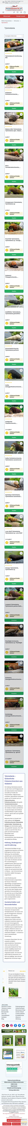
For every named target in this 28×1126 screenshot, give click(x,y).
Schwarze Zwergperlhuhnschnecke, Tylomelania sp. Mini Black (13, 678)
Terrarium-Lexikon (6, 1008)
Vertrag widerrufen (14, 1090)
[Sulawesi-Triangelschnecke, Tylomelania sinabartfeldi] (14, 264)
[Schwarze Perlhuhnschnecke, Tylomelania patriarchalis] (14, 82)
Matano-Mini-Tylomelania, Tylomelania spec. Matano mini (13, 130)
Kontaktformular (20, 1015)
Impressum (14, 1086)
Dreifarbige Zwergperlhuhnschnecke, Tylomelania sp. (13, 715)
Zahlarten (4, 1017)
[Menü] (3, 12)
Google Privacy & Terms (14, 1116)
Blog (2, 1019)
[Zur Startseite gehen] (14, 8)
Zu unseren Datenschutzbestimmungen (14, 1117)
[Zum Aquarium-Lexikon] (7, 1040)
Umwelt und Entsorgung (14, 1088)
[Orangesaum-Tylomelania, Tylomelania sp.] (14, 191)
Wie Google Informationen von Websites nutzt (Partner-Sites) (14, 1114)
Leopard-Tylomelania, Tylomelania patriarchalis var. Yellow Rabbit (13, 605)
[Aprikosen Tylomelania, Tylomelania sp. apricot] (14, 740)
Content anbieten (20, 1013)
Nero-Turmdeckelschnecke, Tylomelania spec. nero (12, 166)
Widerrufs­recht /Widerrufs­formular (14, 1082)
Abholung (18, 1019)
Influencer (18, 1017)
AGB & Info (14, 1084)
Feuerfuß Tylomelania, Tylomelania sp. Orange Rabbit (12, 239)
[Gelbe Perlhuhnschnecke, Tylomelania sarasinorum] (14, 447)
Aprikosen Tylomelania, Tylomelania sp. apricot (12, 751)
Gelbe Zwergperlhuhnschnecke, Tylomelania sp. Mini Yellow (13, 386)
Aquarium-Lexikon (6, 1006)
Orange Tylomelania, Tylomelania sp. (11, 568)
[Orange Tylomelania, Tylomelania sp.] (14, 557)
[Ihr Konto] (21, 12)
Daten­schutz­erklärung (14, 1080)
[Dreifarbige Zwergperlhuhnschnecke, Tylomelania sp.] (14, 703)
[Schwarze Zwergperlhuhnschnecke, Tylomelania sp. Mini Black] (14, 667)
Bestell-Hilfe (4, 1010)
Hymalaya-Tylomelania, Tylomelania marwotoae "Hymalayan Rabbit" (12, 495)
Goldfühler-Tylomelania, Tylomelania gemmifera (13, 312)
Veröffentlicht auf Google (10, 997)
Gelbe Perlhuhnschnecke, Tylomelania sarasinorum (13, 459)
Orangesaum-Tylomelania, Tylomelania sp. (13, 203)
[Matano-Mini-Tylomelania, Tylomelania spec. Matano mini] (14, 118)
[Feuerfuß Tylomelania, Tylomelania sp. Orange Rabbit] (14, 228)
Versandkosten (5, 1015)
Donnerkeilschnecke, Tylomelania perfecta (12, 349)
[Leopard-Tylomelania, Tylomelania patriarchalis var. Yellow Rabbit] (14, 594)
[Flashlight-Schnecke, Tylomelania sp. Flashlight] (14, 630)
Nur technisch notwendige (14, 1120)
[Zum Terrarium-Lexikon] (20, 1040)
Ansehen (14, 620)
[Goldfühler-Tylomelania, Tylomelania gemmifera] (14, 301)
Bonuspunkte (5, 1011)
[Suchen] (14, 12)
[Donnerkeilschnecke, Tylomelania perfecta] (14, 338)
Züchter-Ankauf (20, 1011)
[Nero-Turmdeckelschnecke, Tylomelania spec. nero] (14, 155)
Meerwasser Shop (20, 1010)
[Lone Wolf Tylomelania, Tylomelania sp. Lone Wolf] (14, 520)
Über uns (3, 1013)
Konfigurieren (6, 1124)
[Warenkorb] (25, 12)
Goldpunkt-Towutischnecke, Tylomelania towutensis (12, 422)
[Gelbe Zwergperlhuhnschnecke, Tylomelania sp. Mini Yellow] (14, 374)
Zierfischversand (20, 1008)
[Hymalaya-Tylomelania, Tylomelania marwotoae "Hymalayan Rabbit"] (14, 484)
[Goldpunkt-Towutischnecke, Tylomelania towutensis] (14, 411)
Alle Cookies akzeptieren (19, 1124)
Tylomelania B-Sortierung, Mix (13, 56)
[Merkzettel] (17, 12)
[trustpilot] (14, 1067)
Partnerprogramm (20, 1006)
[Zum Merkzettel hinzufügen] (21, 41)
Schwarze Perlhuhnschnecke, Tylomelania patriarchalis (13, 93)
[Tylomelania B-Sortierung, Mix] (14, 45)
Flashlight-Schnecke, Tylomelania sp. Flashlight (13, 641)
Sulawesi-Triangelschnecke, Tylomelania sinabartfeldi (13, 276)
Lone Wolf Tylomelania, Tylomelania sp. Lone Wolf (13, 532)
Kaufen (14, 71)
